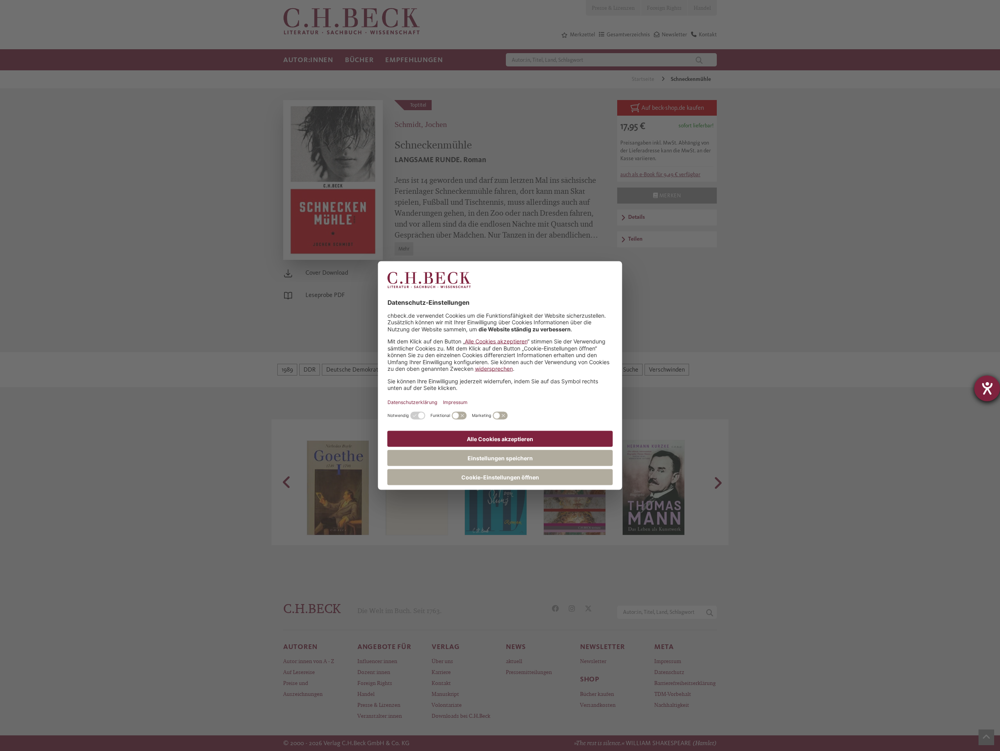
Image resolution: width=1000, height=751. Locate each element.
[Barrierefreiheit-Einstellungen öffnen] (987, 388)
